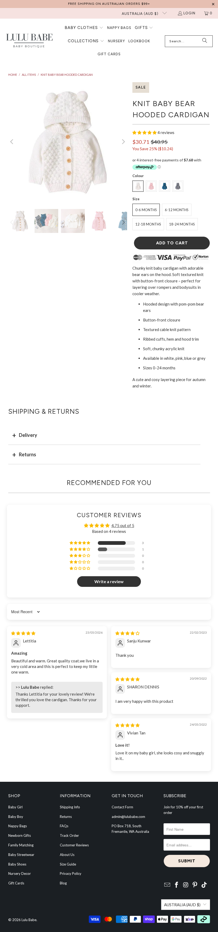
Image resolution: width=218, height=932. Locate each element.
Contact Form (122, 807)
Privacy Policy (70, 873)
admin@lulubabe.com (128, 816)
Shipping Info (70, 807)
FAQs (64, 826)
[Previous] (12, 141)
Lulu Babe (29, 920)
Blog (63, 883)
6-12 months (176, 210)
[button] (84, 28)
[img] (23, 633)
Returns (27, 454)
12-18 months (148, 224)
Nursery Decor (19, 873)
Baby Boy (15, 816)
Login (189, 13)
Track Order (69, 835)
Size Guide (68, 864)
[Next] (123, 141)
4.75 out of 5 (122, 525)
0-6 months (146, 210)
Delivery (28, 435)
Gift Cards (16, 883)
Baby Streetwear (21, 854)
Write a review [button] (109, 581)
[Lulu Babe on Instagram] (186, 885)
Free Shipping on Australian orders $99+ (109, 4)
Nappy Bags (17, 826)
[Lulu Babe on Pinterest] (195, 885)
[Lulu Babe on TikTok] (204, 885)
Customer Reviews (74, 845)
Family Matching (20, 845)
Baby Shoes (17, 864)
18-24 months (182, 224)
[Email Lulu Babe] (167, 885)
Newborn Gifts (19, 835)
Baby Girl (15, 807)
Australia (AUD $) (141, 14)
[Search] (205, 41)
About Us (67, 854)
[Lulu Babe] (29, 41)
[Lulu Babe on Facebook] (177, 885)
